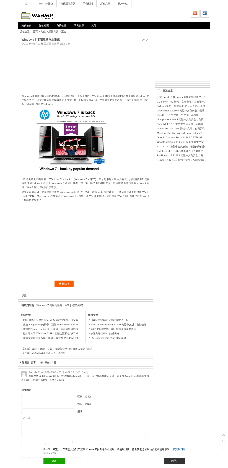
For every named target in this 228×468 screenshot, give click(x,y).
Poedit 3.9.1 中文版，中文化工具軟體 (178, 115)
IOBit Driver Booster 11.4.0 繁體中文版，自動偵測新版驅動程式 (126, 324)
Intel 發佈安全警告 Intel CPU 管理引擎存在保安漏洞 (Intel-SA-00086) (61, 319)
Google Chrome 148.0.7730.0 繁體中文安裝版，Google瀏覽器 (192, 141)
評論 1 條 (65, 43)
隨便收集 (27, 25)
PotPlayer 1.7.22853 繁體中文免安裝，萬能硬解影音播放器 (190, 155)
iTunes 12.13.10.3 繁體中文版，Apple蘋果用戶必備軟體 (188, 159)
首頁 (35, 31)
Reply (85, 372)
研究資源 (79, 25)
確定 (54, 460)
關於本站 (123, 3)
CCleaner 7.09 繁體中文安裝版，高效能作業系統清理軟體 (189, 101)
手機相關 (88, 3)
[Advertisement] (85, 69)
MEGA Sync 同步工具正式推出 (49, 352)
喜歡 (65, 283)
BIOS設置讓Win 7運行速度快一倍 (109, 319)
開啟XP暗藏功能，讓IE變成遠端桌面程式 (113, 329)
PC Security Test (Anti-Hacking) (108, 337)
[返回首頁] (26, 3)
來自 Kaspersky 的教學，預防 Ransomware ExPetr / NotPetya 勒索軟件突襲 (65, 324)
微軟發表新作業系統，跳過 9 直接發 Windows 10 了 (52, 337)
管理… (174, 460)
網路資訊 (53, 31)
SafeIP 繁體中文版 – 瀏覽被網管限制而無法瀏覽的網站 (62, 348)
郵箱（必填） (84, 403)
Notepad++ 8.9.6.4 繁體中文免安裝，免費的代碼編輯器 (188, 119)
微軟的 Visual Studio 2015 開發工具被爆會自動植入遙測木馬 (56, 329)
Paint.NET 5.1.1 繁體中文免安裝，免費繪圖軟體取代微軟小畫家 (192, 124)
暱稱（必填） (84, 396)
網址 (79, 411)
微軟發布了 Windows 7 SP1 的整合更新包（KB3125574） (55, 333)
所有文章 (105, 3)
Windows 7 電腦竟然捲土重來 (53, 305)
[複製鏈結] (77, 305)
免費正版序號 (67, 3)
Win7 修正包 (46, 3)
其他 (93, 25)
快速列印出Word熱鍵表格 (105, 333)
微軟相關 (44, 25)
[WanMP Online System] (39, 14)
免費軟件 (61, 25)
